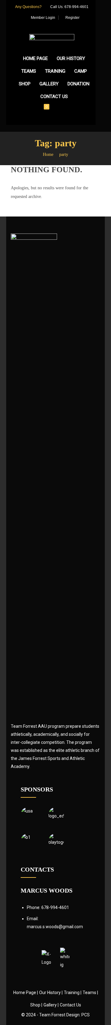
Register (72, 17)
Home (48, 154)
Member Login (42, 17)
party (63, 154)
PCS (85, 1014)
